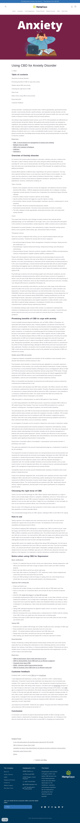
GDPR (5, 777)
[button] (5, 6)
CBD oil (33, 675)
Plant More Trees (8, 788)
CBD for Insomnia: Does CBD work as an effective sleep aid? (32, 667)
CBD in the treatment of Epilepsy (23, 147)
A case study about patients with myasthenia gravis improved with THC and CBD (33, 742)
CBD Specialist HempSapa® (37, 818)
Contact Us (7, 782)
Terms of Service (8, 774)
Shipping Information (9, 780)
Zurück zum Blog (41, 760)
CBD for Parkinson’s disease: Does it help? (24, 745)
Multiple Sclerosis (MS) (20, 145)
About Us (6, 771)
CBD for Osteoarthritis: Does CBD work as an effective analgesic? (34, 660)
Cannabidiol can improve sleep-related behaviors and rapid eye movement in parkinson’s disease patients (39, 748)
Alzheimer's (17, 151)
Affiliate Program (8, 785)
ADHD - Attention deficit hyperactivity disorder (28, 665)
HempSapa (42, 675)
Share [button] (15, 70)
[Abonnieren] (30, 807)
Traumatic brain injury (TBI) (22, 663)
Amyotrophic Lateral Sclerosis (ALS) (22, 751)
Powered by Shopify (48, 818)
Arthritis (15, 754)
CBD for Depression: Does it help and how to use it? (29, 658)
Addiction (16, 149)
